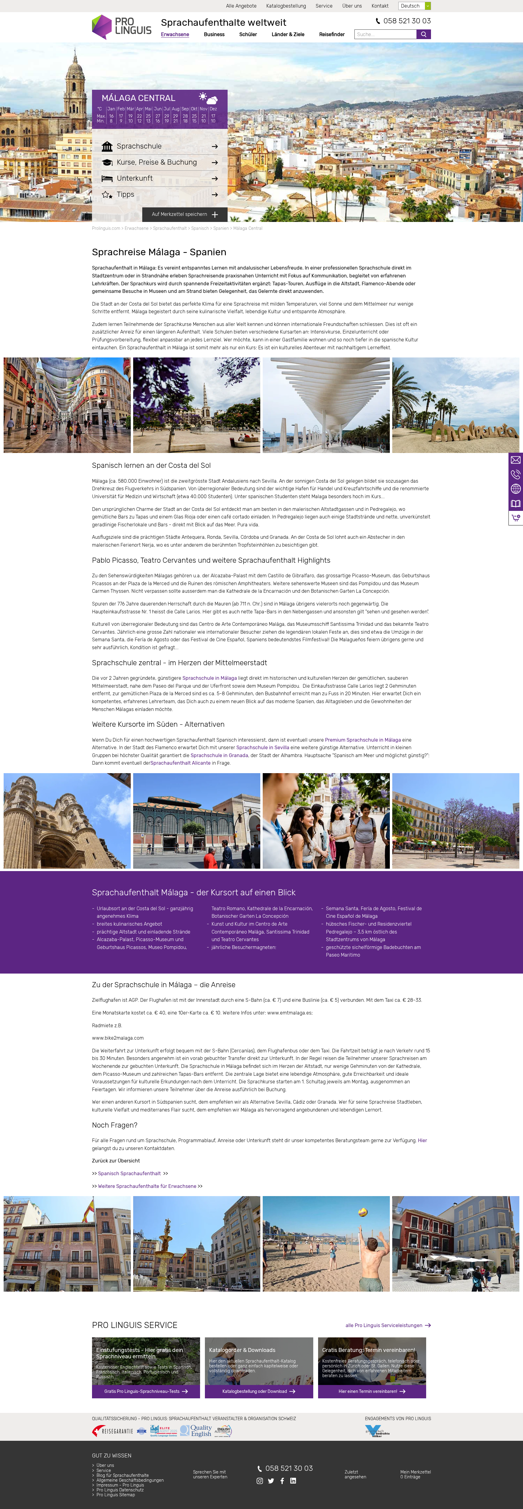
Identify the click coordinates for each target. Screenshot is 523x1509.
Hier (422, 1140)
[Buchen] (516, 518)
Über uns (352, 6)
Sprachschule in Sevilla (262, 747)
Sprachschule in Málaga (210, 678)
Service (324, 6)
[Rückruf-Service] (515, 474)
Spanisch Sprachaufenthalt (129, 1173)
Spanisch (200, 228)
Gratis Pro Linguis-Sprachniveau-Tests (141, 1391)
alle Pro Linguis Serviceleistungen (384, 1325)
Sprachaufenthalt (170, 228)
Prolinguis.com (106, 228)
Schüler (248, 34)
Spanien (221, 228)
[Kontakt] (515, 460)
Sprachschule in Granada (219, 755)
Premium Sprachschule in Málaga (363, 740)
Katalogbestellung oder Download (254, 1391)
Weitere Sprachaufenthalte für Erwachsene (147, 1186)
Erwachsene (175, 34)
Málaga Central (139, 98)
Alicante (201, 763)
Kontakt (380, 6)
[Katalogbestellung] (515, 503)
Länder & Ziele (288, 34)
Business (214, 34)
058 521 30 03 (407, 21)
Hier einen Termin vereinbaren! (368, 1391)
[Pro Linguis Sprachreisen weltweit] (121, 27)
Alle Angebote (241, 6)
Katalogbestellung (286, 6)
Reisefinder (332, 34)
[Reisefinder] (515, 489)
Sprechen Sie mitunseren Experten (210, 1475)
